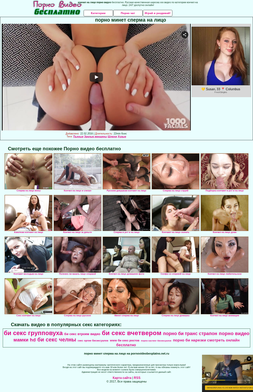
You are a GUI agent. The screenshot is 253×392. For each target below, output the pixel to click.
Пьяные (78, 136)
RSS (137, 378)
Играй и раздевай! (158, 13)
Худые (122, 136)
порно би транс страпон (190, 333)
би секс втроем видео (82, 334)
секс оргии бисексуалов (93, 340)
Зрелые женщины (95, 136)
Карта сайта (122, 378)
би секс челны (56, 340)
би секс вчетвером (131, 332)
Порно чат (128, 13)
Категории (98, 13)
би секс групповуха (33, 333)
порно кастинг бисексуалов (156, 340)
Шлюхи (112, 136)
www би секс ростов (124, 340)
